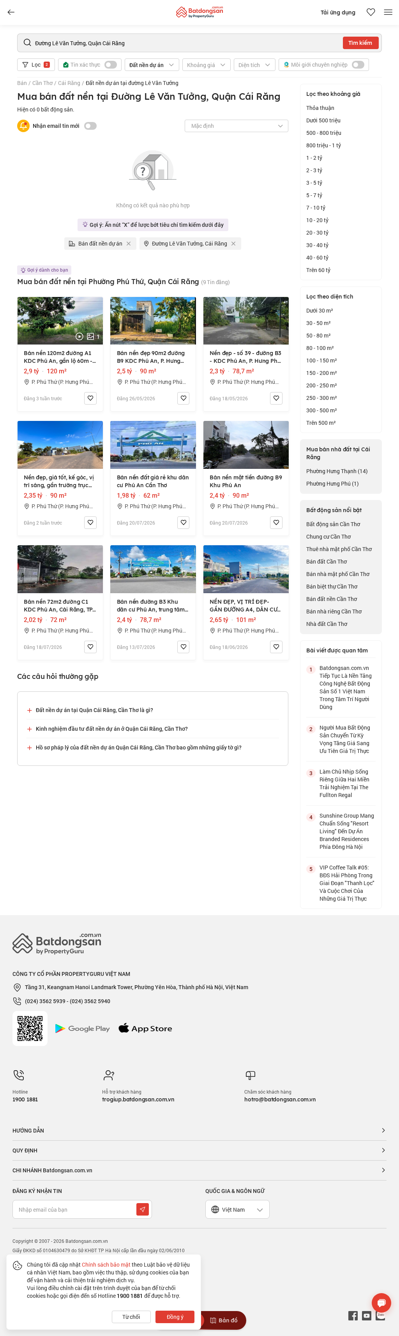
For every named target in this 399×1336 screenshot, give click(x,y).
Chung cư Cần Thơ (328, 536)
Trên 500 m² (321, 422)
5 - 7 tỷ (314, 195)
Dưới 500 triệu (323, 120)
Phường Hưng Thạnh (337, 471)
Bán (22, 83)
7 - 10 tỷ (315, 207)
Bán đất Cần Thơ (326, 561)
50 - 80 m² (318, 335)
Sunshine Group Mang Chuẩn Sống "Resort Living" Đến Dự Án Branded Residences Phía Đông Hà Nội (347, 831)
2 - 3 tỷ (314, 170)
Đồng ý (175, 1316)
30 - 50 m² (318, 323)
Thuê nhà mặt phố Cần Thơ (339, 549)
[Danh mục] (11, 12)
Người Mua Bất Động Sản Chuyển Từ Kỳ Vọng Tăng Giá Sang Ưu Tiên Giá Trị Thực (345, 739)
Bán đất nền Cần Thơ (331, 599)
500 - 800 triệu (323, 132)
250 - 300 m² (321, 397)
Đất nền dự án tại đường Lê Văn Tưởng (132, 83)
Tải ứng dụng (338, 12)
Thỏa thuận (320, 107)
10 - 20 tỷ (317, 220)
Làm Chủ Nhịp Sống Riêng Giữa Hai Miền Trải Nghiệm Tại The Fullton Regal (344, 783)
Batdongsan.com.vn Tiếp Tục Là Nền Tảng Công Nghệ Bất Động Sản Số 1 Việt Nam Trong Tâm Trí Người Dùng (346, 687)
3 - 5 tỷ (314, 182)
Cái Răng (69, 83)
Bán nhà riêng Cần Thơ (334, 611)
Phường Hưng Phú (332, 483)
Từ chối (131, 1316)
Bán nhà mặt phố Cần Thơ (337, 574)
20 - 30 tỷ (317, 232)
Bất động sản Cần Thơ (333, 524)
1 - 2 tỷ (314, 157)
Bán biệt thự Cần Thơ (331, 586)
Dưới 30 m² (319, 310)
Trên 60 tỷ (318, 270)
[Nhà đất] (199, 10)
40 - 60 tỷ (317, 257)
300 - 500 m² (321, 410)
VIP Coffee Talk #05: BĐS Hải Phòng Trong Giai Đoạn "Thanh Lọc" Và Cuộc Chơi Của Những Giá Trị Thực (347, 883)
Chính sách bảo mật (106, 1264)
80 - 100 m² (320, 348)
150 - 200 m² (321, 372)
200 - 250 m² (321, 385)
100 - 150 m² (321, 360)
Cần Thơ (42, 83)
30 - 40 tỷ (317, 245)
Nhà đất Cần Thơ (326, 623)
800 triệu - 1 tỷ (323, 145)
